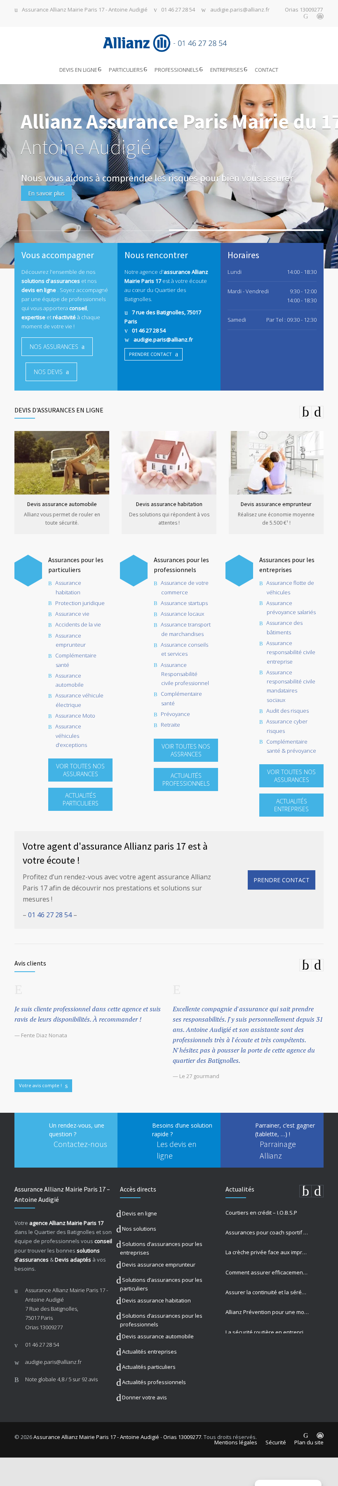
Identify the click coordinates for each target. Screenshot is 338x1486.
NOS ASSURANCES (54, 347)
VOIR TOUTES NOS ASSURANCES (80, 770)
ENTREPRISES (226, 69)
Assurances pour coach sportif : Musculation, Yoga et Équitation (267, 1232)
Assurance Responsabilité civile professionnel (185, 674)
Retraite (170, 724)
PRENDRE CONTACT (150, 354)
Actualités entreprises (149, 1351)
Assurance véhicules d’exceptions (71, 736)
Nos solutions (139, 1228)
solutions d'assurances (50, 281)
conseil (103, 1241)
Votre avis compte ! (40, 1085)
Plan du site (309, 1442)
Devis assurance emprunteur (158, 1264)
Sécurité (275, 1442)
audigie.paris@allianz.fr (240, 10)
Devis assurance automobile (158, 1336)
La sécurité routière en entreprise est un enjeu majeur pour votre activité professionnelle (267, 1332)
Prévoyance (175, 714)
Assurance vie (72, 613)
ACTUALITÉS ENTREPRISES (291, 805)
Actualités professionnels (154, 1382)
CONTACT (266, 69)
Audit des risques (287, 710)
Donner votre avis (144, 1397)
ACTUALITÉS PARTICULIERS (81, 799)
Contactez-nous (80, 1144)
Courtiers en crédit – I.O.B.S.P (261, 1212)
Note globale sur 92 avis (61, 1379)
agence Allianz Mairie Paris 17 (66, 1223)
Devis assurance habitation (156, 1300)
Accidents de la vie (78, 624)
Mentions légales (235, 1442)
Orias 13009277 (304, 10)
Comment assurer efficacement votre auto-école (267, 1272)
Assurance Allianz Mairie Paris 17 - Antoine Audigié (85, 10)
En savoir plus (46, 193)
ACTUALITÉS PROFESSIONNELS (186, 779)
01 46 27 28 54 (178, 10)
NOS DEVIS (48, 372)
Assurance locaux (182, 613)
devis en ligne (38, 290)
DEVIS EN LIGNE (78, 69)
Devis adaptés (73, 1259)
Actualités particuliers (149, 1367)
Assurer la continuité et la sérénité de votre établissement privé (267, 1292)
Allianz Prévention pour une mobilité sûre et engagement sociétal (267, 1312)
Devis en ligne (139, 1213)
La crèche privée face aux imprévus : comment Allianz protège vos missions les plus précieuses (267, 1252)
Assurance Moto (75, 715)
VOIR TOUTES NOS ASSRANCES (186, 750)
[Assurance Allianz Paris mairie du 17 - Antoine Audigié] (169, 43)
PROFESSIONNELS (177, 69)
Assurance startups (184, 603)
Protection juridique (80, 603)
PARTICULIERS (126, 69)
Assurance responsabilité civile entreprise (290, 652)
